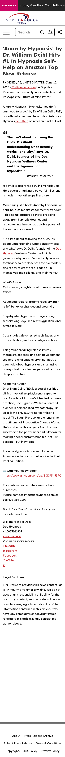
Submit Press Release (18, 743)
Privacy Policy (50, 751)
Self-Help (21, 121)
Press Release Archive (38, 736)
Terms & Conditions (48, 743)
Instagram (10, 550)
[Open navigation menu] (6, 32)
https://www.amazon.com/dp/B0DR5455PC (32, 475)
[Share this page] (59, 32)
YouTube (9, 560)
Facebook (9, 555)
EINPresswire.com (23, 87)
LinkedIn (9, 546)
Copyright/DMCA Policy (21, 751)
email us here (12, 536)
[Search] (42, 32)
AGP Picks (9, 5)
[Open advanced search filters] (50, 32)
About (16, 736)
